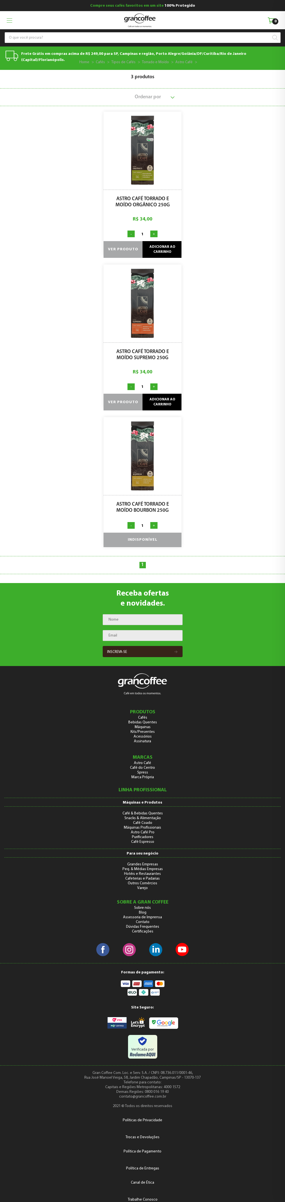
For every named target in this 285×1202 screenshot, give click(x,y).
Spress (142, 772)
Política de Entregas (142, 1168)
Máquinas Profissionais (142, 828)
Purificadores (142, 837)
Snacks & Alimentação (142, 818)
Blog (142, 912)
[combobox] (140, 37)
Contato (142, 922)
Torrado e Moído (155, 62)
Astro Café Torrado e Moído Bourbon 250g (142, 507)
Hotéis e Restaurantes (142, 874)
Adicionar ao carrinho (162, 249)
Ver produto (123, 249)
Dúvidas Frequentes (142, 927)
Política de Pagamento (142, 1151)
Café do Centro (142, 768)
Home (84, 62)
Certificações (142, 931)
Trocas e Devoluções (142, 1137)
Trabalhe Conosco (143, 1200)
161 (202, 62)
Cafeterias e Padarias (142, 879)
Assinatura (142, 741)
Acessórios (143, 737)
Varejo (142, 888)
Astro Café (184, 62)
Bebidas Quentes (142, 722)
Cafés (100, 62)
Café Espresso (142, 842)
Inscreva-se (117, 652)
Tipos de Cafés (123, 62)
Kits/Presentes (143, 732)
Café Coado (142, 823)
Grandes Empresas (142, 864)
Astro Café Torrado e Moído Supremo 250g (142, 355)
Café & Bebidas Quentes (142, 813)
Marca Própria (142, 777)
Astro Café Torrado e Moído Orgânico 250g (143, 202)
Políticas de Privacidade (142, 1120)
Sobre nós (142, 908)
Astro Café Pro (142, 832)
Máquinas (143, 727)
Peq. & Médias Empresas (142, 869)
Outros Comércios (142, 883)
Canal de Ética (142, 1183)
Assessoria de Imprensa (142, 917)
